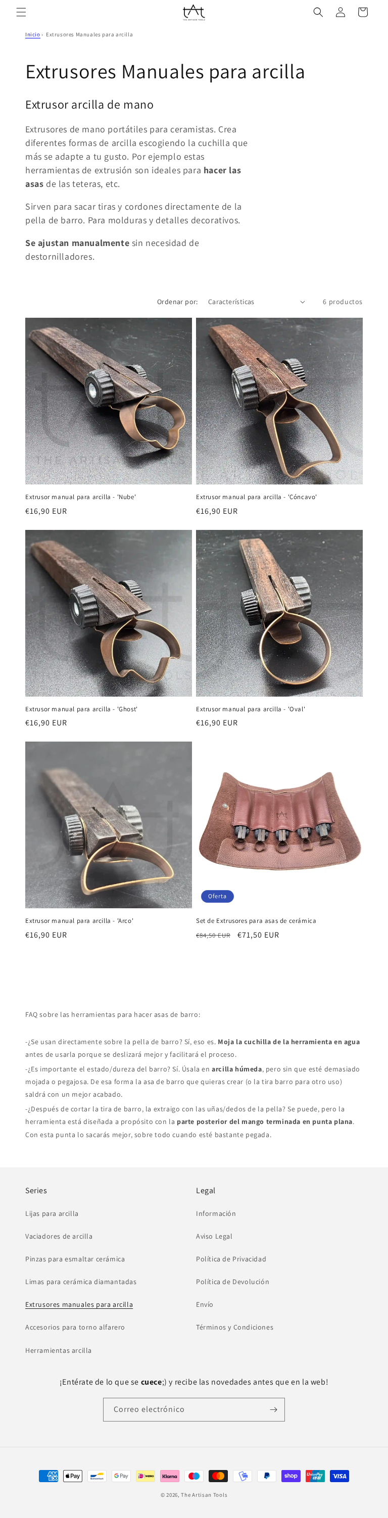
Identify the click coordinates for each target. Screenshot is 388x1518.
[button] (21, 12)
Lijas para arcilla (52, 1213)
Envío (205, 1304)
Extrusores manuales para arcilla (79, 1304)
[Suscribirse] (273, 1410)
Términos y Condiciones (234, 1327)
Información (216, 1213)
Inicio (32, 34)
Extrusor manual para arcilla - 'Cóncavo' (256, 497)
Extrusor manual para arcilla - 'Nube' (80, 497)
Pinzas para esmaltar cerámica (75, 1258)
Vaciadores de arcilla (59, 1236)
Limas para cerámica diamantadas (81, 1281)
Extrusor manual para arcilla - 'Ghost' (81, 709)
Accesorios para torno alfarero (75, 1327)
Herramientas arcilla (58, 1350)
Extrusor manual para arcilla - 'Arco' (79, 921)
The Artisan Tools (204, 1494)
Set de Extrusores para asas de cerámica (256, 921)
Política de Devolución (232, 1281)
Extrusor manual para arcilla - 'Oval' (250, 709)
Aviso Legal (214, 1236)
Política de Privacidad (231, 1258)
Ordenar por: (177, 301)
